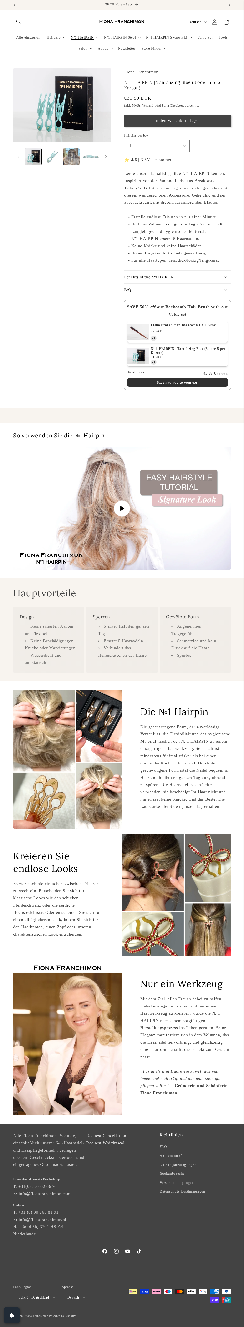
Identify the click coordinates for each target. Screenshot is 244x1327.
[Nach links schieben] (18, 156)
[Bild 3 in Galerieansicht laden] (71, 156)
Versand (148, 105)
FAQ (163, 1146)
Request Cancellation (106, 1135)
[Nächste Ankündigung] (229, 5)
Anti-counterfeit (173, 1156)
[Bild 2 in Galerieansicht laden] (52, 156)
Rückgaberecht (172, 1173)
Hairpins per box (136, 135)
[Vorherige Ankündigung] (14, 5)
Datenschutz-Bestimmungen (182, 1191)
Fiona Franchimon (36, 1315)
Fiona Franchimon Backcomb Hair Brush (184, 325)
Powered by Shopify (62, 1315)
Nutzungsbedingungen (178, 1165)
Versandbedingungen (177, 1182)
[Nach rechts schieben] (106, 156)
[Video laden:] (122, 508)
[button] (19, 22)
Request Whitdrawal (105, 1142)
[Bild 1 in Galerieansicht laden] (33, 156)
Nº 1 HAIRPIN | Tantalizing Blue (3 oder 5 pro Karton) (188, 351)
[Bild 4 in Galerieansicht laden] (90, 156)
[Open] (12, 1315)
